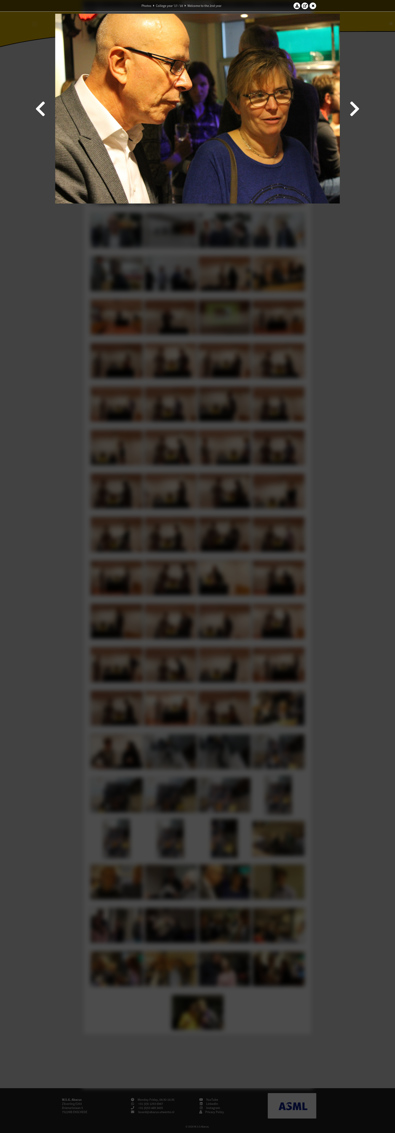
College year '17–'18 (169, 6)
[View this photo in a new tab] (305, 5)
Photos (146, 6)
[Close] (313, 5)
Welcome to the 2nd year (204, 6)
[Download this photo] (297, 5)
